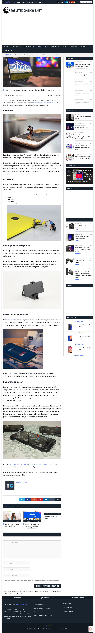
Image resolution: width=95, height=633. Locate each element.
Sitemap (36, 619)
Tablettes (15, 46)
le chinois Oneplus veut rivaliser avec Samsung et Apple (29, 464)
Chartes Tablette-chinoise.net (42, 608)
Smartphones (28, 46)
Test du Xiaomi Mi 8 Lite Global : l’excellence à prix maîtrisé (82, 249)
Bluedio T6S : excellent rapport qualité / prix (81, 227)
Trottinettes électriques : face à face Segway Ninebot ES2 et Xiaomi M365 (83, 137)
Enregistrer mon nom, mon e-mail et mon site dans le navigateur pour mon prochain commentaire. (32, 580)
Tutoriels (54, 46)
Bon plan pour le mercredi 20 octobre (83, 85)
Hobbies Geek (42, 46)
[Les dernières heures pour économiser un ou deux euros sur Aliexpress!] (32, 516)
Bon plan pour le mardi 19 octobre (82, 94)
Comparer (7, 50)
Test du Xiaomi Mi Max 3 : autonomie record (82, 237)
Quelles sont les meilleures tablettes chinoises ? (31, 2)
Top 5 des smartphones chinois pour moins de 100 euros (82, 147)
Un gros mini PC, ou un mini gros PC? (83, 117)
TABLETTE (26, 10)
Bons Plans (73, 46)
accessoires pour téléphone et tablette (44, 103)
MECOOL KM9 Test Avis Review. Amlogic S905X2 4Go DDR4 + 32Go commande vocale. (83, 274)
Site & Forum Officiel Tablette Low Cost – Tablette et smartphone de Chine (47, 629)
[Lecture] (68, 182)
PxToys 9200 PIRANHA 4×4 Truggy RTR (83, 261)
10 (91, 269)
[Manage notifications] (90, 628)
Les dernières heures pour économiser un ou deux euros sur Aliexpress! (32, 526)
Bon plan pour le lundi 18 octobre (82, 103)
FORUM (83, 46)
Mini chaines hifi (67, 607)
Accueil (6, 46)
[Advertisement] (47, 31)
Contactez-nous (38, 612)
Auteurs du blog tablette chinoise (43, 615)
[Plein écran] (90, 179)
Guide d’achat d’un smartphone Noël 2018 (81, 126)
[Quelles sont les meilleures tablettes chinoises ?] (12, 516)
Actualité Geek (67, 603)
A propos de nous (39, 604)
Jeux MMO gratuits (68, 611)
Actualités (51, 95)
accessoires (10, 320)
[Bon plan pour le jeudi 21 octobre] (52, 513)
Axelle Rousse (9, 95)
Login (61, 2)
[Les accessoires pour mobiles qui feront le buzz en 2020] (32, 72)
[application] (79, 175)
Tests (64, 46)
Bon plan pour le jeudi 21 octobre (82, 76)
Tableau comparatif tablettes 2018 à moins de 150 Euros (83, 157)
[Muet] (87, 182)
